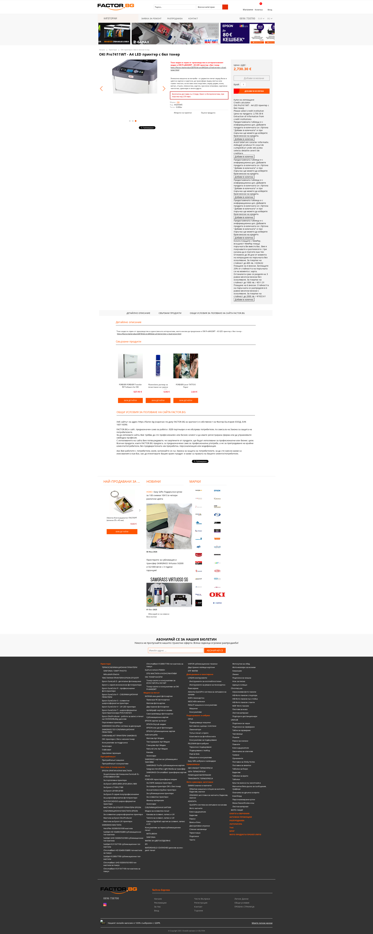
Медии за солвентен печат (157, 811)
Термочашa (194, 832)
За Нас (157, 906)
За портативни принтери (115, 780)
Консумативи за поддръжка (115, 742)
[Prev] (103, 35)
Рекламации (160, 902)
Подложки (194, 836)
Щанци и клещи (239, 684)
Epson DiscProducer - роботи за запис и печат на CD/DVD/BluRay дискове (123, 717)
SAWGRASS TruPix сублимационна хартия (165, 765)
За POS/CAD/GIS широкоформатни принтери (119, 802)
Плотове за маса (239, 709)
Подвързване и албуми (198, 715)
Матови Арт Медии (155, 738)
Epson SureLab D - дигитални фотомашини (121, 681)
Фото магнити (196, 808)
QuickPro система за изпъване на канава (208, 804)
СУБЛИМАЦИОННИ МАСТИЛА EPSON (120, 811)
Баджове (193, 815)
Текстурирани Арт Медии (158, 741)
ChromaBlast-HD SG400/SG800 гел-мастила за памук (122, 851)
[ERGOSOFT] (198, 579)
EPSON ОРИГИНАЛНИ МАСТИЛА (117, 770)
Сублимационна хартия (157, 717)
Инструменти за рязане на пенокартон (207, 684)
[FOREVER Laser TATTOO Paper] (185, 366)
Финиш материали (155, 800)
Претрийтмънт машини (113, 760)
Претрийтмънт (108, 756)
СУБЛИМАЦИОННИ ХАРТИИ (158, 807)
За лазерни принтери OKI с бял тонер (163, 786)
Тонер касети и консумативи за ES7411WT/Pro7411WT (160, 681)
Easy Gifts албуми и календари (202, 761)
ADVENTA (192, 801)
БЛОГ (232, 831)
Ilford (147, 776)
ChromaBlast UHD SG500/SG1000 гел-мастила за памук (120, 863)
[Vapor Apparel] (217, 514)
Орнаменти (237, 758)
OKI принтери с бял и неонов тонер (135, 50)
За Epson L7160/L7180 (113, 787)
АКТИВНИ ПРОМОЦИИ (240, 817)
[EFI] (198, 547)
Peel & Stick (194, 754)
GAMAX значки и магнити (200, 785)
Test (231, 827)
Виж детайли (130, 400)
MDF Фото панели (240, 705)
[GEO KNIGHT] (217, 563)
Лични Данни (241, 898)
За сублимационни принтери (160, 793)
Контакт (198, 906)
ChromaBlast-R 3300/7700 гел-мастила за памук (164, 665)
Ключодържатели (197, 811)
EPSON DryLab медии (156, 724)
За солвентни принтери (157, 797)
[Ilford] (217, 506)
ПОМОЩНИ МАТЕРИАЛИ (199, 775)
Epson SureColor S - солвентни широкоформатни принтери (115, 701)
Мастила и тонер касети (113, 767)
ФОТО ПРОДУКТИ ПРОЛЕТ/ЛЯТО (245, 834)
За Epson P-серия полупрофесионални (121, 794)
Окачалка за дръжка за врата (245, 792)
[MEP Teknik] (217, 587)
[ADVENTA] (198, 555)
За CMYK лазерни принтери (159, 783)
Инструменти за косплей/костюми (205, 681)
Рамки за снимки (240, 740)
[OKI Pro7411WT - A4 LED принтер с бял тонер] (132, 77)
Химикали (237, 670)
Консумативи (195, 712)
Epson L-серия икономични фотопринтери (121, 684)
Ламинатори (195, 729)
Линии (235, 674)
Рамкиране (193, 688)
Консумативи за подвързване (203, 740)
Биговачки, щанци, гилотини (202, 726)
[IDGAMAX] (217, 603)
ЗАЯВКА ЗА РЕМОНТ (151, 18)
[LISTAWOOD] (217, 555)
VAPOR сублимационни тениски (203, 663)
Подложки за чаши (241, 723)
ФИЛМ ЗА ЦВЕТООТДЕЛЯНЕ (157, 840)
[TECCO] (217, 539)
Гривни (235, 755)
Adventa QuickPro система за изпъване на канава (207, 693)
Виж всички (151, 616)
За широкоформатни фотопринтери (120, 797)
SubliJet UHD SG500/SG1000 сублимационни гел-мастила (123, 839)
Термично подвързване (200, 747)
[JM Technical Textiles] (217, 522)
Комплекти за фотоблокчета (202, 736)
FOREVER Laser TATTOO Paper (186, 385)
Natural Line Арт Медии (157, 748)
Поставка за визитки (241, 765)
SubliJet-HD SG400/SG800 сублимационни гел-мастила (122, 833)
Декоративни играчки (199, 825)
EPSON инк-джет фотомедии (159, 727)
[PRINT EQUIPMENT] (198, 595)
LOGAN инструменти (197, 677)
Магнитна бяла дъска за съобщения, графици (249, 787)
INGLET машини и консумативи (202, 705)
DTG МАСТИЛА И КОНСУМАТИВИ (161, 673)
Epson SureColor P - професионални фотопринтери (118, 689)
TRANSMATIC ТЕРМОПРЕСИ (200, 778)
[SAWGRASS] (198, 498)
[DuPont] (217, 571)
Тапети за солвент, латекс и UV (160, 818)
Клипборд (237, 796)
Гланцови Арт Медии (156, 745)
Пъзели (235, 737)
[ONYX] (198, 587)
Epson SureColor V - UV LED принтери (119, 706)
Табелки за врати (240, 776)
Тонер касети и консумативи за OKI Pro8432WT (162, 687)
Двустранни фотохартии (157, 706)
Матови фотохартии (155, 703)
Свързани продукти (170, 313)
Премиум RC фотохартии (158, 699)
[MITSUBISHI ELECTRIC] (198, 603)
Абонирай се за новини (158, 614)
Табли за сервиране (241, 730)
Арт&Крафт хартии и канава (159, 710)
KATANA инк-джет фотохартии (159, 696)
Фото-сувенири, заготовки (199, 782)
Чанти (192, 839)
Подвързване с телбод (199, 750)
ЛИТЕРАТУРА (235, 824)
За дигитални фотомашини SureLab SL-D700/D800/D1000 (121, 775)
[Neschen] (198, 522)
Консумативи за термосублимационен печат (163, 828)
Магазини (248, 9)
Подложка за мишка (241, 677)
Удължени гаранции (111, 753)
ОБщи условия (241, 902)
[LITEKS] (198, 530)
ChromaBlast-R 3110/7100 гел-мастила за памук (121, 870)
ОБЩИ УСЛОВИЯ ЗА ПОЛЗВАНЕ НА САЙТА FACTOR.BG (217, 313)
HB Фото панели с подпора (244, 695)
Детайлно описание (138, 313)
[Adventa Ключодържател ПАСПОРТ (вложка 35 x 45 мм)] (122, 503)
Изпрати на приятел (183, 112)
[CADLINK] (217, 579)
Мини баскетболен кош (243, 803)
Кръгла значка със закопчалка (246, 783)
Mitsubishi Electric (111, 674)
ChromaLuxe (236, 688)
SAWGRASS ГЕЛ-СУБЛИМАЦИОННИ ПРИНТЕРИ (118, 730)
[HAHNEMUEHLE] (198, 506)
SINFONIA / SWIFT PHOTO (115, 670)
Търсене (198, 910)
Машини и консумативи (200, 757)
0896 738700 (247, 18)
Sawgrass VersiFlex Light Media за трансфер (165, 769)
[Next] (270, 35)
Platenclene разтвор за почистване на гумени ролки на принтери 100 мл (158, 386)
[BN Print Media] (217, 530)
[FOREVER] (198, 514)
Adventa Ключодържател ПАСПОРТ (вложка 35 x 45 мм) (122, 519)
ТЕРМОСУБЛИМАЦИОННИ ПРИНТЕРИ (119, 667)
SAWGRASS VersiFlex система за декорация (121, 726)
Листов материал (240, 712)
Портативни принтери (112, 722)
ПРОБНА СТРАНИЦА (244, 906)
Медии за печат (152, 692)
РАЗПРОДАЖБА (175, 18)
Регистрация (200, 902)
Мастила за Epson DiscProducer (117, 818)
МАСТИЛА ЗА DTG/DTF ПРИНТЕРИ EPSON (122, 807)
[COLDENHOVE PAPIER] (198, 539)
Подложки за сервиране (243, 726)
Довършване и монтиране (199, 674)
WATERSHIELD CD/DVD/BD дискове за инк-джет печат (164, 849)
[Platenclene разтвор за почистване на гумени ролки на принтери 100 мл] (158, 366)
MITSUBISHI (151, 833)
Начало (102, 50)
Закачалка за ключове (242, 751)
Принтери (113, 50)
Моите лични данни (262, 923)
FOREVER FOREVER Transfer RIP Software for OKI (130, 385)
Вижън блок (195, 822)
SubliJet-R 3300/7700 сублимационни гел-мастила (122, 857)
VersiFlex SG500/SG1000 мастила (118, 828)
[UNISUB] (217, 547)
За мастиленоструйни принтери (161, 790)
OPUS (190, 719)
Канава (149, 752)
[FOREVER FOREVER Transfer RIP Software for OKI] (130, 366)
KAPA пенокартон (196, 698)
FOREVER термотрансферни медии (161, 779)
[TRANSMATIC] (198, 571)
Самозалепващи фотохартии (159, 713)
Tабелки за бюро (240, 769)
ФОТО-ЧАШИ (237, 810)
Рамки (192, 818)
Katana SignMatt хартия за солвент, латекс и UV (165, 822)
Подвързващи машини (200, 722)
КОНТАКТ (193, 18)
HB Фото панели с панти (243, 702)
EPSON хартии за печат (155, 720)
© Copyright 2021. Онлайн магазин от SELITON (186, 931)
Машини (193, 708)
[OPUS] (198, 563)
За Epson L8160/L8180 (113, 790)
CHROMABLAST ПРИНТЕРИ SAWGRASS (119, 735)
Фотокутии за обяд (241, 663)
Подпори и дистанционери (244, 716)
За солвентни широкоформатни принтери (123, 814)
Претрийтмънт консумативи (115, 763)
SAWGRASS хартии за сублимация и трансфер (161, 760)
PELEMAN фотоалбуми (198, 743)
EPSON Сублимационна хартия (160, 731)
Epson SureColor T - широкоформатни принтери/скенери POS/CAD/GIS (119, 711)
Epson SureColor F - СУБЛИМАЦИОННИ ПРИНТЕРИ (120, 695)
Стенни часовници (198, 829)
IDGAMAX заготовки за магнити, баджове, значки (208, 796)
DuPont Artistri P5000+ (155, 670)
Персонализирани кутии (243, 799)
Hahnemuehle (151, 734)
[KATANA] (217, 498)
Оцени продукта (208, 112)
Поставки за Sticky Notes (243, 762)
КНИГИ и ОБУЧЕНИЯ (239, 813)
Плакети (236, 744)
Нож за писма (238, 681)
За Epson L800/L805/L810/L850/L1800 (120, 783)
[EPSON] (217, 490)
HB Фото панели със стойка (245, 698)
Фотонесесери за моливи (244, 667)
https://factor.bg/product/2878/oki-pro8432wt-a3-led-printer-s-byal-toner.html (149, 334)
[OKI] (217, 595)
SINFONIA (150, 837)
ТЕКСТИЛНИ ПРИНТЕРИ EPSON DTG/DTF (120, 677)
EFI (146, 844)
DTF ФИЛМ (193, 670)
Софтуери (106, 749)
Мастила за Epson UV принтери (117, 821)
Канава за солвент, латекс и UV (160, 814)
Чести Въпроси (202, 898)
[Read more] (165, 527)
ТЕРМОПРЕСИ (193, 764)
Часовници (237, 733)
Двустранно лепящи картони (201, 667)
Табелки (236, 779)
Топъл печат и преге (198, 733)
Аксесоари (107, 746)
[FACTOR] (198, 490)
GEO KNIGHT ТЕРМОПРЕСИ (200, 768)
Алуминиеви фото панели (244, 691)
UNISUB (234, 719)
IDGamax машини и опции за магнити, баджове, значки (207, 790)
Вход (270, 9)
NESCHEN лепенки (196, 701)
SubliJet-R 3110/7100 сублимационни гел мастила (121, 845)
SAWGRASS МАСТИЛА (111, 825)
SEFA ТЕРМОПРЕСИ (196, 771)
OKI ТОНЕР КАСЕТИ (153, 677)
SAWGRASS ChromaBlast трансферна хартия (166, 772)
